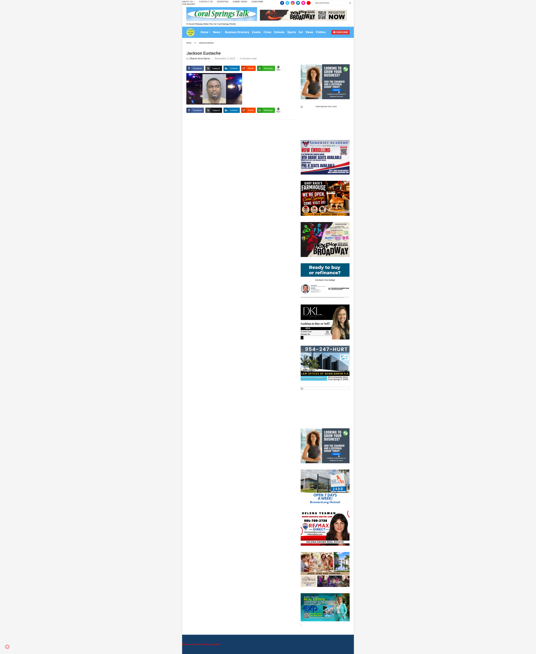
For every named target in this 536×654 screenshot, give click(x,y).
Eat (301, 32)
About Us (187, 2)
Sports (291, 32)
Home (204, 32)
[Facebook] (282, 3)
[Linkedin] (298, 3)
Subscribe (257, 2)
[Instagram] (293, 3)
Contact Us (206, 2)
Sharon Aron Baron (200, 58)
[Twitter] (287, 3)
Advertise (222, 2)
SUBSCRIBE (342, 32)
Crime (267, 32)
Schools (279, 32)
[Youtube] (309, 3)
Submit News (240, 2)
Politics (321, 32)
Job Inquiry (188, 4)
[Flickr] (303, 3)
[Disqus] (241, 161)
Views (309, 32)
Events (256, 32)
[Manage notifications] (7, 646)
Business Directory (237, 32)
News (216, 32)
